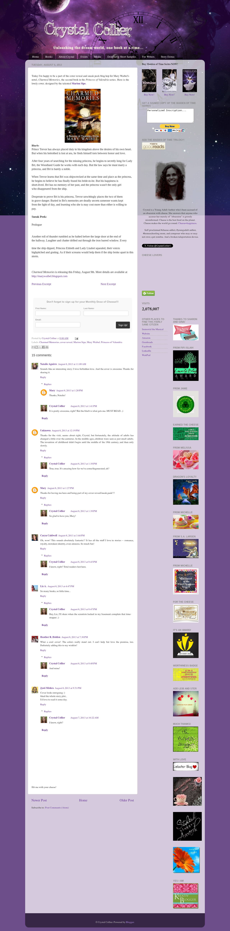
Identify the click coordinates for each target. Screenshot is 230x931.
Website (146, 333)
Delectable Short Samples (121, 56)
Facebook (147, 346)
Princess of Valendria (111, 342)
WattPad (146, 355)
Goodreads (147, 342)
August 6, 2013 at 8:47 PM (83, 609)
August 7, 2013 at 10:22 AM (84, 717)
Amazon (146, 337)
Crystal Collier (57, 406)
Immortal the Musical (153, 329)
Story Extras (167, 56)
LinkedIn (146, 350)
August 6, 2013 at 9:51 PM (68, 688)
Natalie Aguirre (48, 364)
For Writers (148, 56)
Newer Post (39, 800)
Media (97, 56)
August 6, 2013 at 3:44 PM (71, 535)
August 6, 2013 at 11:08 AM (72, 364)
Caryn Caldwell (48, 535)
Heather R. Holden (50, 637)
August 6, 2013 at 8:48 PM (83, 663)
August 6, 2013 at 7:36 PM (74, 637)
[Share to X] (40, 347)
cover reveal (66, 342)
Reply (43, 377)
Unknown (45, 430)
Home (35, 56)
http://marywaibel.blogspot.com (49, 276)
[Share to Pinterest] (47, 347)
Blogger (130, 922)
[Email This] (33, 347)
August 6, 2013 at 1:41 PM (83, 406)
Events (84, 56)
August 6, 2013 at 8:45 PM (83, 561)
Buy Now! (149, 94)
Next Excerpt (108, 284)
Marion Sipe (79, 342)
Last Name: (89, 308)
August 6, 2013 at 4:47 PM (61, 586)
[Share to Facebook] (43, 347)
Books (48, 56)
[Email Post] (76, 338)
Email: (38, 320)
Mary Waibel (93, 342)
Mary (52, 390)
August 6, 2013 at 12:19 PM (65, 430)
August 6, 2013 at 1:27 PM (60, 488)
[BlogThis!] (36, 347)
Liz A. (43, 586)
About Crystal (66, 56)
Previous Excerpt (42, 284)
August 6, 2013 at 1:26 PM (69, 390)
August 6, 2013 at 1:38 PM (83, 463)
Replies (47, 384)
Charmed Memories (49, 342)
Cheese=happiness (187, 223)
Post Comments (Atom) (57, 807)
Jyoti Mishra (47, 688)
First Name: (40, 308)
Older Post (127, 800)
